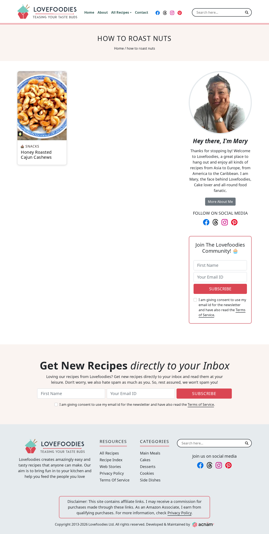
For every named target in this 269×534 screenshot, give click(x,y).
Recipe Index (111, 459)
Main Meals (150, 453)
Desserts (148, 466)
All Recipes (109, 453)
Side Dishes (150, 479)
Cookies (147, 473)
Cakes (145, 459)
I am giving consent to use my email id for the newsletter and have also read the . (222, 307)
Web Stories (110, 466)
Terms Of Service (114, 479)
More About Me (220, 201)
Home (119, 48)
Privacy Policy (112, 473)
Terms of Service (201, 404)
